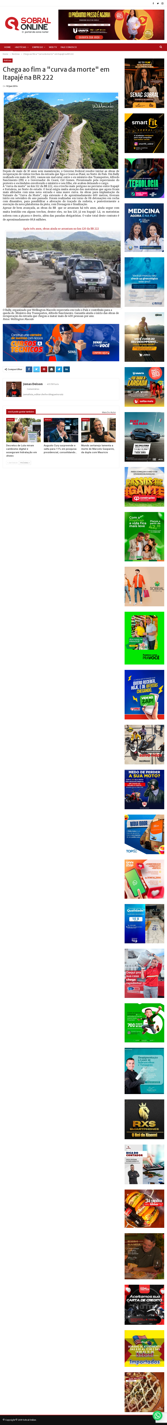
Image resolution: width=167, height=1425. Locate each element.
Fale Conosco (69, 47)
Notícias (7, 60)
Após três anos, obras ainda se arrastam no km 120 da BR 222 (61, 228)
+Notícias (20, 47)
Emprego (37, 47)
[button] (157, 1415)
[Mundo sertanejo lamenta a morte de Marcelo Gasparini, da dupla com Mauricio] (98, 430)
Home (7, 47)
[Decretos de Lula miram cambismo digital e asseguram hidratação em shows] (23, 430)
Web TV (53, 47)
